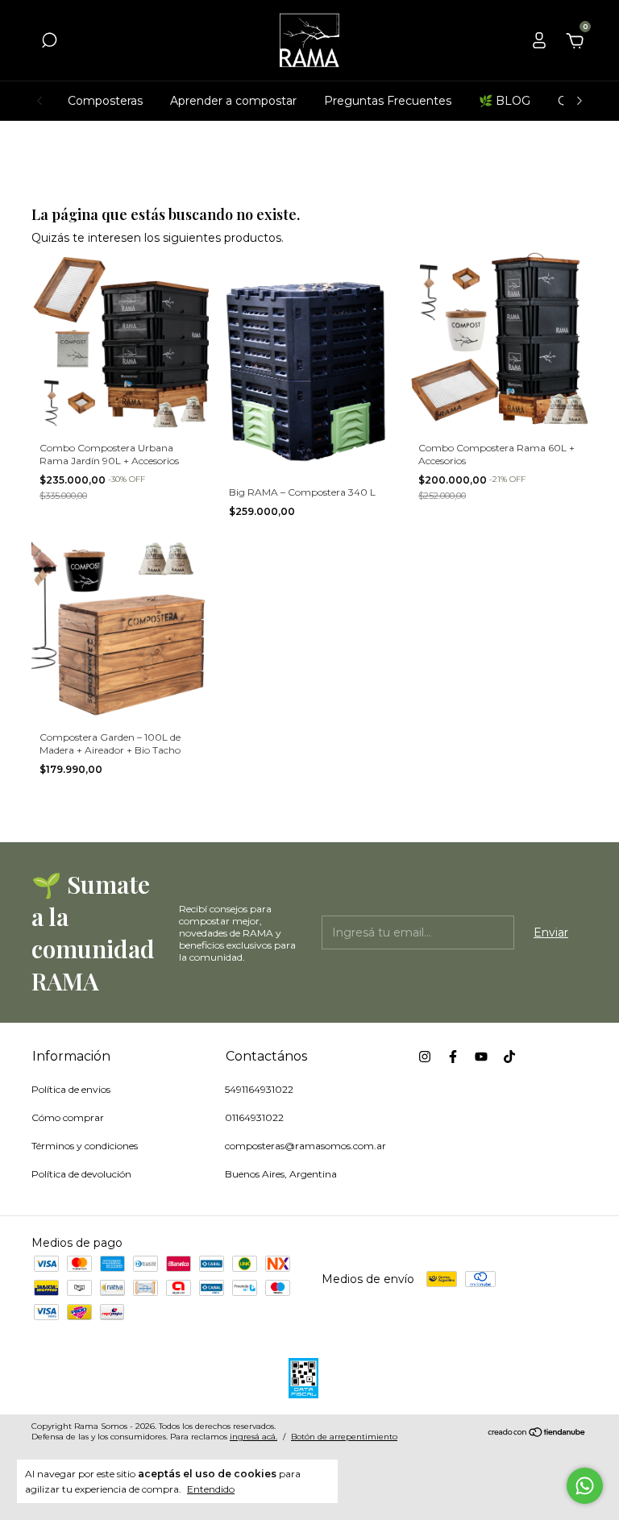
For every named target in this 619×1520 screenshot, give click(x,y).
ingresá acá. (253, 1436)
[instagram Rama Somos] (424, 1056)
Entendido (211, 1489)
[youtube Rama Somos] (481, 1056)
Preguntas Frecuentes (387, 100)
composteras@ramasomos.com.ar (305, 1146)
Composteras (105, 100)
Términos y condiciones (84, 1146)
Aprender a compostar (233, 100)
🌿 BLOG (504, 100)
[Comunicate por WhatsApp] (585, 1486)
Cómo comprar (67, 1117)
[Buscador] (49, 42)
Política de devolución (81, 1174)
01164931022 (254, 1117)
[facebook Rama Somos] (453, 1056)
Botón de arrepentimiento (344, 1436)
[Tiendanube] (537, 1434)
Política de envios (70, 1089)
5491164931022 (259, 1089)
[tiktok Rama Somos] (509, 1056)
